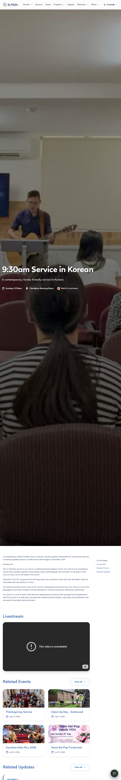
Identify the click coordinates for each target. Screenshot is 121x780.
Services (26, 5)
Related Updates (103, 572)
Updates (70, 5)
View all (78, 682)
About (93, 5)
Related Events (103, 568)
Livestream (101, 564)
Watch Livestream (69, 288)
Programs (58, 5)
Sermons (39, 5)
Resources (81, 5)
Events (48, 5)
